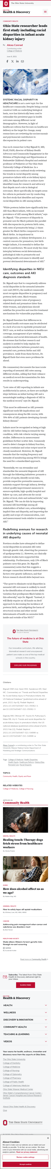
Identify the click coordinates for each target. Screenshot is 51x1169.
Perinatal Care (13, 765)
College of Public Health (13, 1082)
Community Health (10, 21)
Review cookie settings (26, 1157)
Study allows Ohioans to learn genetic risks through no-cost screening (22, 943)
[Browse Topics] (45, 11)
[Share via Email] (22, 62)
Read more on (33, 959)
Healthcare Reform (26, 762)
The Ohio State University (14, 1059)
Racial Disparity (26, 765)
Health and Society (11, 939)
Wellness (9, 1012)
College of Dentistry (11, 1063)
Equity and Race (24, 776)
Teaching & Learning (16, 1034)
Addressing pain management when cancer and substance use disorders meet (25, 925)
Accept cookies (25, 1164)
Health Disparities (31, 760)
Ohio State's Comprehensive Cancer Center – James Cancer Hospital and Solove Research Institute (22, 1095)
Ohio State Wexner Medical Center (18, 1089)
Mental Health (9, 836)
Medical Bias (39, 762)
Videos (7, 1041)
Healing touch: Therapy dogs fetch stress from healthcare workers (23, 844)
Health (7, 1005)
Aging (5, 885)
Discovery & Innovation (18, 1019)
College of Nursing (26, 789)
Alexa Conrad (15, 45)
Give (5, 1110)
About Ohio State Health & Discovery (19, 1107)
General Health (9, 906)
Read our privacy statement (26, 1152)
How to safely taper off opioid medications (22, 909)
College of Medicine (14, 51)
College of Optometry (12, 1074)
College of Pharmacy (12, 1078)
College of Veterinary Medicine (16, 1086)
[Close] (48, 1138)
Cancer (6, 921)
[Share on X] (12, 62)
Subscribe (25, 985)
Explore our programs (25, 665)
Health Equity (13, 762)
